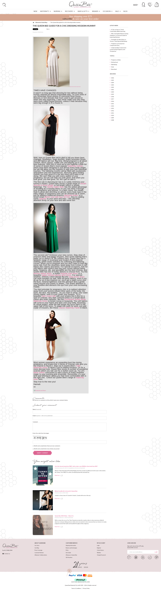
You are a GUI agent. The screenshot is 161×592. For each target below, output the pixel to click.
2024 (112, 82)
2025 (112, 80)
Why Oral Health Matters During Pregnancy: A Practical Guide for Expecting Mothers (119, 35)
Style (67, 492)
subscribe (67, 18)
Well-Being (114, 64)
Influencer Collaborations (41, 555)
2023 (112, 85)
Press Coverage (38, 550)
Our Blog (37, 548)
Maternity (44, 11)
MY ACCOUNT (101, 543)
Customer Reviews (39, 552)
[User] (143, 4)
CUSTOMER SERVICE (71, 543)
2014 (112, 106)
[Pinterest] (156, 557)
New (35, 11)
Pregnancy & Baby (116, 60)
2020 (112, 92)
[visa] (79, 575)
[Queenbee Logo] (10, 546)
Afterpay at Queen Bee (71, 555)
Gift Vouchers (69, 557)
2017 (112, 99)
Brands (95, 11)
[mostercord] (85, 575)
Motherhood (114, 62)
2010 (112, 115)
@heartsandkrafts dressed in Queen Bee (66, 491)
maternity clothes (75, 166)
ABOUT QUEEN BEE (40, 543)
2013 (112, 108)
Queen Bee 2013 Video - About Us (64, 516)
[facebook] (129, 557)
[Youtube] (136, 557)
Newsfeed (82, 468)
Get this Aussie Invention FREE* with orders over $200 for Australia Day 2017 (76, 466)
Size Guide (68, 552)
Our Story (37, 545)
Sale (117, 11)
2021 (112, 89)
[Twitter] (150, 557)
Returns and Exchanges (71, 548)
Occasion (107, 11)
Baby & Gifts (82, 11)
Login (98, 545)
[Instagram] (143, 557)
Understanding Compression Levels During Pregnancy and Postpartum (118, 49)
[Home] (33, 22)
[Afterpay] (80, 580)
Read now (57, 475)
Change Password (101, 555)
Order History (100, 550)
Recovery (69, 11)
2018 (112, 96)
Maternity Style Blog (41, 22)
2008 (112, 120)
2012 (112, 110)
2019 (112, 94)
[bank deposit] (90, 575)
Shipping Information (71, 545)
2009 (112, 117)
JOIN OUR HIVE (131, 543)
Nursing (57, 11)
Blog (125, 11)
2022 (112, 87)
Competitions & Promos (73, 468)
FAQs (67, 550)
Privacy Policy (86, 588)
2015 (112, 103)
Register (99, 548)
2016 (112, 101)
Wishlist (99, 552)
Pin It (48, 29)
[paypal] (72, 575)
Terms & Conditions (76, 588)
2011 (112, 113)
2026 (112, 78)
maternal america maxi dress (75, 86)
